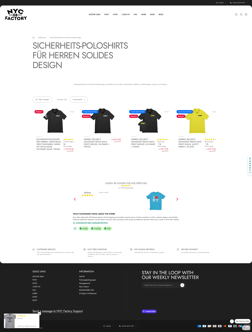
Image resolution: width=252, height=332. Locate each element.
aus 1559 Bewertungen (126, 188)
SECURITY (39, 136)
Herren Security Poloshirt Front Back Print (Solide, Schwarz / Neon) (143, 143)
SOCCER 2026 (38, 276)
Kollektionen (42, 37)
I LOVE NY (36, 287)
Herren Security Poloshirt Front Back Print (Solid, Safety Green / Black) (190, 143)
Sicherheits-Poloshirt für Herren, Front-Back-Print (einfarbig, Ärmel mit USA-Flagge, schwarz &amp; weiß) (48, 144)
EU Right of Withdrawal (87, 293)
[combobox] (221, 3)
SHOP (34, 297)
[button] (68, 139)
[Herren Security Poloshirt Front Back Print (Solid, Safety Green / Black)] (197, 120)
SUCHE (82, 276)
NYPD (34, 283)
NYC (34, 290)
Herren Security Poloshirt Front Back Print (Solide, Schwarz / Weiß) (97, 143)
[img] (126, 185)
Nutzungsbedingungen (87, 280)
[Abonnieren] (182, 285)
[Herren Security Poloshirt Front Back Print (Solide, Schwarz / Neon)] (149, 120)
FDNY (34, 280)
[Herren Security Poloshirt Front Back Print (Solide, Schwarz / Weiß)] (102, 120)
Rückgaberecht (84, 283)
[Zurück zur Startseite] (33, 38)
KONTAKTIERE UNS (86, 290)
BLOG (34, 300)
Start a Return (84, 287)
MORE (34, 293)
